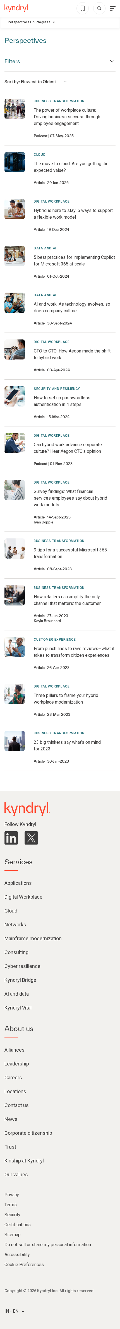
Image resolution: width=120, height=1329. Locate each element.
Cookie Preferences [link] (24, 1264)
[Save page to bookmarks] (82, 8)
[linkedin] (11, 838)
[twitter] (31, 838)
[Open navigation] (113, 8)
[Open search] (99, 8)
